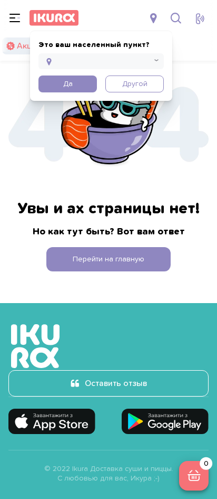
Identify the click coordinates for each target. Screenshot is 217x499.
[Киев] (154, 18)
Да (68, 84)
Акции (29, 46)
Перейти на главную (108, 259)
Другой (134, 84)
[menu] (14, 18)
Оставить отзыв (116, 383)
